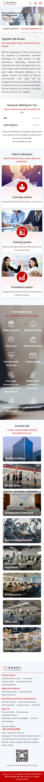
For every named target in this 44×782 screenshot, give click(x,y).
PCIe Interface (28, 678)
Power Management (9, 684)
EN (35, 3)
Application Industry (11, 688)
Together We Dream (11, 29)
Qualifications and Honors (11, 718)
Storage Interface (8, 681)
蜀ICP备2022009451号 (24, 776)
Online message (7, 721)
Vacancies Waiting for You (31, 29)
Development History (9, 715)
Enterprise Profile (8, 712)
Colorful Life (35, 705)
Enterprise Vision (22, 712)
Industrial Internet (25, 692)
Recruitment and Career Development (19, 699)
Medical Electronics (9, 695)
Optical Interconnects (24, 681)
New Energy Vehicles (9, 692)
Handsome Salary (23, 705)
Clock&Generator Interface (11, 678)
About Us (6, 709)
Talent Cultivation (8, 705)
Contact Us (34, 718)
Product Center (8, 675)
